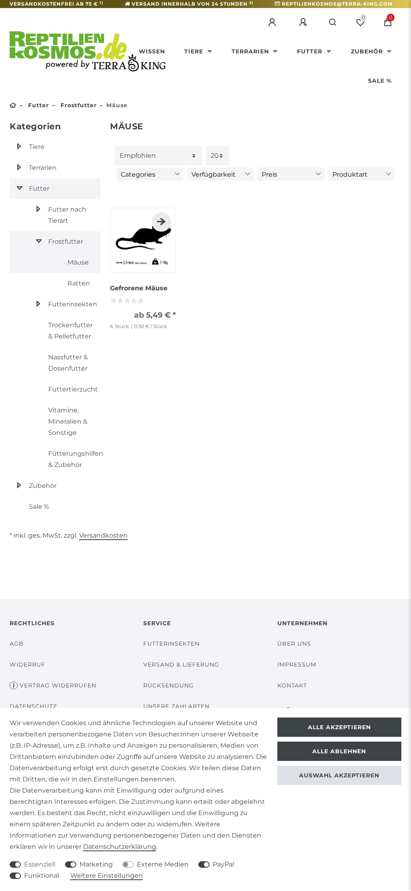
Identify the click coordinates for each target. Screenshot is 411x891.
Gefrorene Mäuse (138, 288)
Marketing (96, 864)
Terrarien (251, 51)
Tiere (194, 51)
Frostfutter (78, 105)
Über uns (294, 643)
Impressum (296, 664)
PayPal (223, 864)
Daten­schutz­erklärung (119, 846)
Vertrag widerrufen (58, 685)
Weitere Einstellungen (106, 875)
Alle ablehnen (339, 751)
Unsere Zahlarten (176, 706)
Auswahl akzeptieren (339, 775)
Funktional (41, 875)
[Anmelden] (273, 22)
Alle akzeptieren (339, 727)
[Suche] (333, 22)
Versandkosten (103, 535)
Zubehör (368, 51)
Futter (310, 51)
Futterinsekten (171, 643)
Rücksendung (168, 685)
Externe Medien (163, 864)
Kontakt (292, 685)
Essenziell (39, 864)
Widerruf (27, 664)
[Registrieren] (304, 22)
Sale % (380, 80)
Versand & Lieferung (181, 664)
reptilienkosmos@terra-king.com (337, 4)
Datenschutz (33, 706)
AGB (17, 643)
